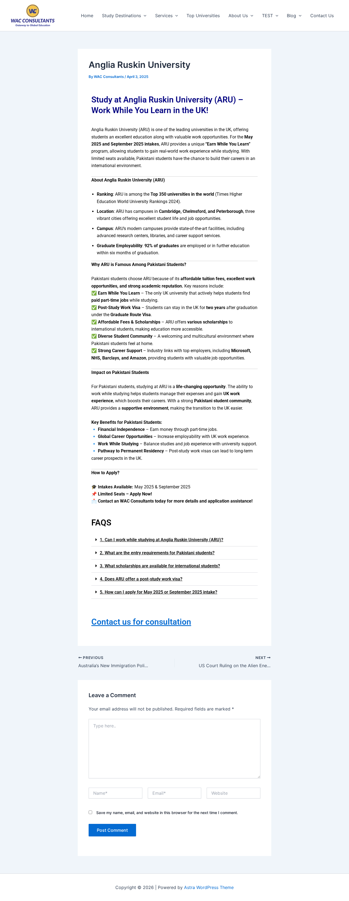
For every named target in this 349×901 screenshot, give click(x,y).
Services (164, 15)
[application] (143, 15)
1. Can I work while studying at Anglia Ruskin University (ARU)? (161, 539)
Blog (291, 15)
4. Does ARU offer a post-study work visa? (141, 579)
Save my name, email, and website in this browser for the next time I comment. (167, 812)
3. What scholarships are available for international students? (160, 566)
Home (87, 15)
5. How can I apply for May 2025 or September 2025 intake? (158, 592)
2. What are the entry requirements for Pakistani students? (157, 552)
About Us (238, 15)
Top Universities (203, 15)
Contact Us (322, 15)
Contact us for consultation (141, 622)
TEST (267, 15)
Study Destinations (121, 15)
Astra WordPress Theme (209, 887)
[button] (174, 539)
